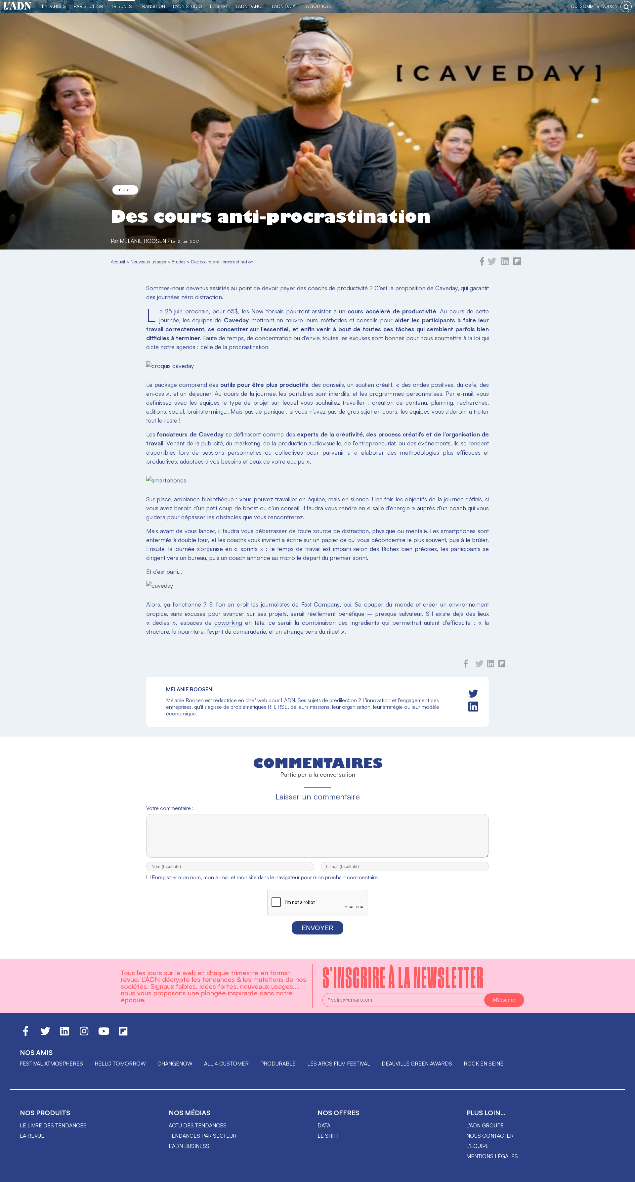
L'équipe (477, 1146)
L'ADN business (189, 1146)
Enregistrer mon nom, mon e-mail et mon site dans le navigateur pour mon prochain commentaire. (265, 877)
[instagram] (84, 1034)
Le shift (328, 1135)
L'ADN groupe (485, 1125)
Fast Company (320, 604)
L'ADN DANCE (250, 6)
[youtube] (103, 1034)
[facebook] (482, 263)
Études (125, 190)
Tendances (53, 6)
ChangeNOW (174, 1063)
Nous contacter (490, 1135)
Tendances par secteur (202, 1135)
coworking (228, 622)
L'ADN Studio (187, 6)
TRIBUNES (121, 6)
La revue (32, 1135)
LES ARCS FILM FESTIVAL (338, 1063)
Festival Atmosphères (51, 1063)
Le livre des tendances (53, 1125)
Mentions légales (492, 1156)
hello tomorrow (120, 1063)
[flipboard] (517, 263)
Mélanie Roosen (143, 241)
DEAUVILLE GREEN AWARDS (417, 1063)
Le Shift (219, 6)
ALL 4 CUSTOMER (226, 1063)
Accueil (118, 261)
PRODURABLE (278, 1063)
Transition (152, 6)
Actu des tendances (198, 1125)
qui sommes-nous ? (594, 6)
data (324, 1125)
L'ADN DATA (284, 6)
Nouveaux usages (148, 261)
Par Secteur (88, 6)
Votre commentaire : (169, 808)
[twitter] (491, 263)
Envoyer (317, 928)
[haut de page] (623, 1173)
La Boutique (318, 6)
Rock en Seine (483, 1063)
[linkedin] (505, 263)
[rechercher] (626, 6)
